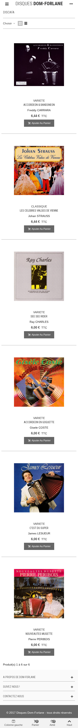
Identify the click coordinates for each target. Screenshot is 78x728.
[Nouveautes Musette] (39, 594)
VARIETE (39, 100)
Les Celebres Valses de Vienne (39, 210)
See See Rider (39, 316)
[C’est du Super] (39, 488)
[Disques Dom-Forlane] (39, 4)
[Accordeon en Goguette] (39, 382)
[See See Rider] (39, 276)
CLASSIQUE (39, 206)
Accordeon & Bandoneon (39, 104)
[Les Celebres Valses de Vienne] (39, 170)
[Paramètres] (71, 4)
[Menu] (7, 4)
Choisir (8, 23)
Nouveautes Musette (39, 633)
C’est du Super (39, 528)
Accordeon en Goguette (39, 422)
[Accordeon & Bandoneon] (39, 65)
